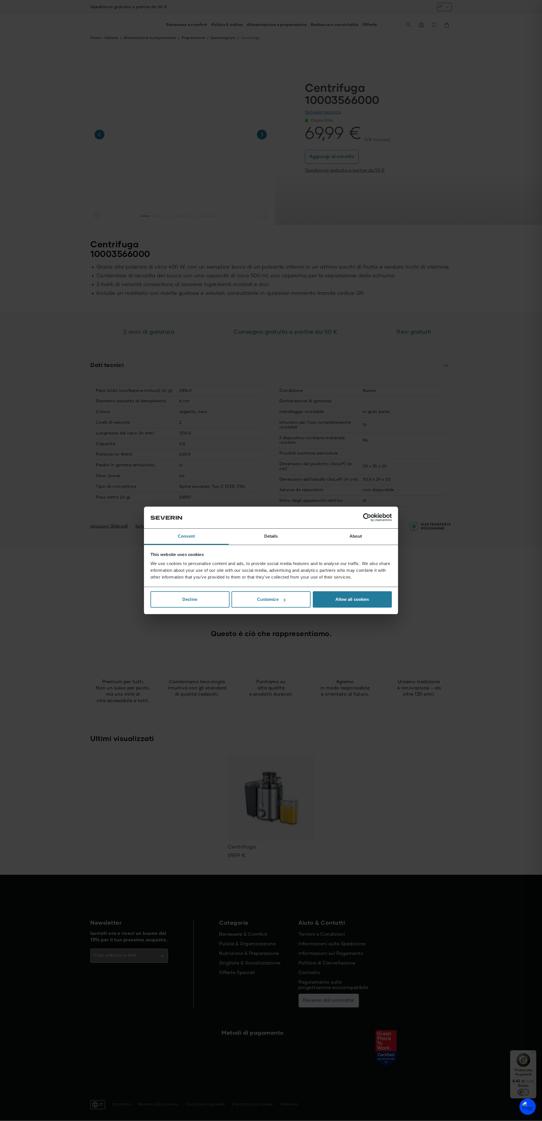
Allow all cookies (352, 599)
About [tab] (355, 536)
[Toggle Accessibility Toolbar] (527, 1106)
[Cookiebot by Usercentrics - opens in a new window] (367, 517)
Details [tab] (271, 536)
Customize (268, 599)
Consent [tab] (186, 536)
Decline (189, 599)
